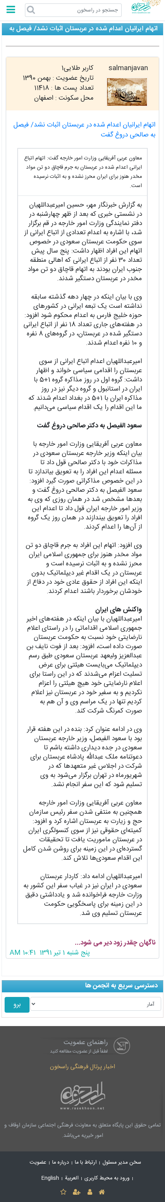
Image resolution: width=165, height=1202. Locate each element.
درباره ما (60, 1162)
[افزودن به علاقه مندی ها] (63, 1193)
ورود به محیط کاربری (107, 1178)
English (50, 1178)
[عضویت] (77, 1193)
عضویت (38, 1162)
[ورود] (89, 1193)
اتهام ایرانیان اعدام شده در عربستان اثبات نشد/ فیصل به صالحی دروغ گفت (84, 130)
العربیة (72, 1178)
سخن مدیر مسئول (121, 1162)
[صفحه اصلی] (101, 1193)
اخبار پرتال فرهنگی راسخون (82, 1066)
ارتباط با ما (86, 1162)
